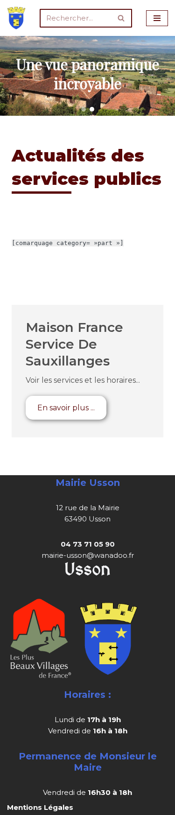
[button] (83, 109)
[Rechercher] (121, 18)
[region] (87, 76)
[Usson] (16, 18)
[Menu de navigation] (157, 18)
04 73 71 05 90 (88, 544)
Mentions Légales (40, 807)
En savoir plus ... (66, 407)
